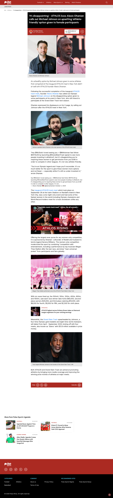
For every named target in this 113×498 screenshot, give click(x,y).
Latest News (7, 6)
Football (39, 2)
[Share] (82, 31)
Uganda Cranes (21, 434)
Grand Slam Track (50, 319)
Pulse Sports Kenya (85, 482)
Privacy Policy (49, 482)
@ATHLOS (72, 178)
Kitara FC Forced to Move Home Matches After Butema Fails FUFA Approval (61, 427)
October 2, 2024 (60, 186)
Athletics (48, 2)
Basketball (7, 485)
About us (33, 482)
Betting (67, 2)
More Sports (57, 2)
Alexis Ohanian (53, 94)
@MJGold (37, 178)
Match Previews (76, 2)
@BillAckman (57, 178)
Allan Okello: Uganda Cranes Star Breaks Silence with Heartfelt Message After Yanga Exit (26, 440)
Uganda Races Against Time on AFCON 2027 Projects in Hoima (26, 426)
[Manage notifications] (109, 494)
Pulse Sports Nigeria (67, 482)
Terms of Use (34, 485)
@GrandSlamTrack (43, 180)
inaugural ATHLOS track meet (46, 190)
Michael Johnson (43, 96)
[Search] (107, 2)
